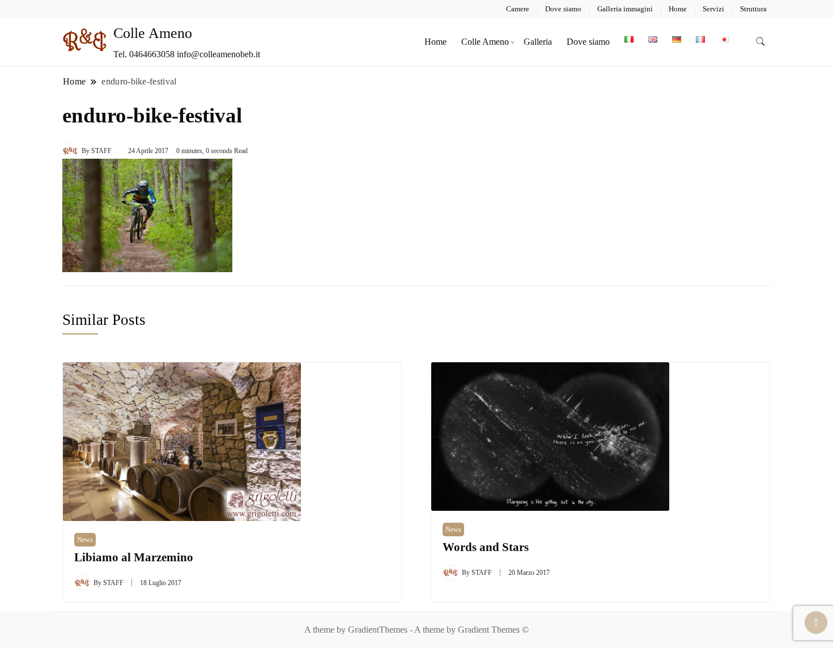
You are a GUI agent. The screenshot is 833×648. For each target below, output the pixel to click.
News (85, 540)
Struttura (753, 9)
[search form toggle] (760, 41)
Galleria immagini (625, 9)
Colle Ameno (152, 33)
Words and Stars (486, 547)
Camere (517, 9)
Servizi (713, 9)
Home (678, 9)
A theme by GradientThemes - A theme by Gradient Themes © (416, 629)
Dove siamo (563, 9)
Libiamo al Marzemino (133, 557)
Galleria (538, 41)
